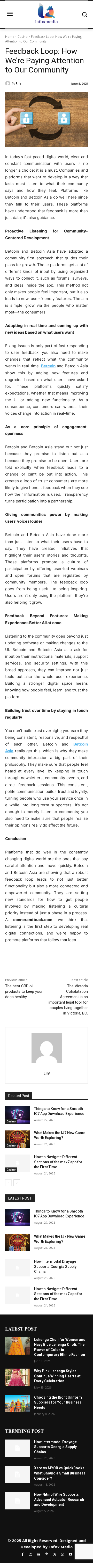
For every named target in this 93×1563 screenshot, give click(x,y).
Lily (18, 83)
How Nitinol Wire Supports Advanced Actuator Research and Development (59, 1499)
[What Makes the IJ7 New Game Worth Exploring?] (17, 1139)
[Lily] (8, 83)
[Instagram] (30, 1554)
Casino (23, 36)
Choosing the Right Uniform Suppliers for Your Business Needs (58, 1402)
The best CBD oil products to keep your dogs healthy (24, 991)
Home (9, 36)
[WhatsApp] (62, 1554)
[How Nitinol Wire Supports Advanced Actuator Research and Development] (17, 1500)
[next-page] (16, 1182)
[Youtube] (70, 1554)
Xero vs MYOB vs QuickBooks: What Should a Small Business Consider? (60, 1473)
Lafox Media (61, 1546)
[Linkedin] (38, 1554)
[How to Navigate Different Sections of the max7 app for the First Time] (17, 1163)
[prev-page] (8, 1182)
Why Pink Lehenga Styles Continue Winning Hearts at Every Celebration (57, 1376)
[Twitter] (54, 1554)
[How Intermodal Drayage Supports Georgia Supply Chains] (17, 1267)
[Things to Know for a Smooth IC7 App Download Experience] (17, 1115)
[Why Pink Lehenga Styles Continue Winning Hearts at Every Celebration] (17, 1377)
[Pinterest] (46, 1554)
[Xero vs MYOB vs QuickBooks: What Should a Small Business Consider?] (17, 1474)
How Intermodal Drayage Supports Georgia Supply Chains (55, 1266)
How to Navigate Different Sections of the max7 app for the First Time (58, 1162)
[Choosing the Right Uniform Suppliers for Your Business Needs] (17, 1403)
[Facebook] (22, 1554)
